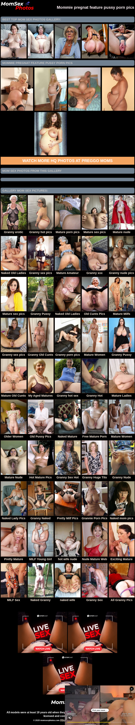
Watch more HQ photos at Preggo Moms (67, 160)
